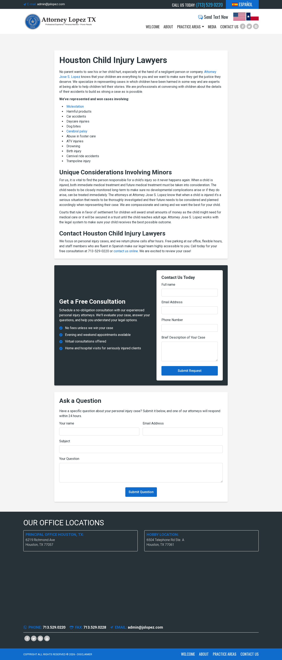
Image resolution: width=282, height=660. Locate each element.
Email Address (171, 302)
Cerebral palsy (76, 131)
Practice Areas (189, 26)
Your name (66, 423)
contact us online (126, 251)
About (168, 26)
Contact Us (229, 26)
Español (245, 4)
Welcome (153, 26)
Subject (64, 441)
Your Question (69, 459)
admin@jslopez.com (51, 4)
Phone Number (172, 320)
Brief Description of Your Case (183, 337)
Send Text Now (215, 17)
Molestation (75, 106)
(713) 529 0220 (209, 4)
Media (212, 26)
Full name (168, 285)
